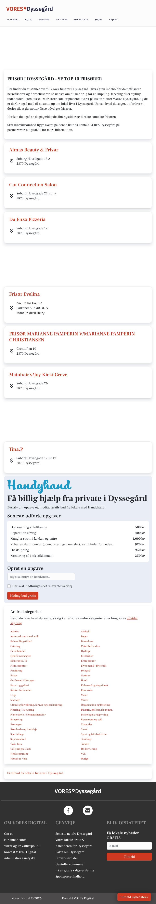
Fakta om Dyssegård (69, 852)
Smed (84, 729)
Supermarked (18, 739)
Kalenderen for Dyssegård (73, 846)
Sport (98, 19)
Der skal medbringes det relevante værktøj (42, 586)
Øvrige (85, 758)
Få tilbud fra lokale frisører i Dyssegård (35, 773)
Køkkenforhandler (21, 690)
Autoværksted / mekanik (24, 636)
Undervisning (89, 749)
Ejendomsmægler (20, 656)
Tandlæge (86, 739)
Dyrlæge (86, 651)
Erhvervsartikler (66, 858)
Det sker (61, 19)
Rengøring (16, 719)
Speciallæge (17, 734)
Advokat (14, 631)
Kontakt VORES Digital (20, 852)
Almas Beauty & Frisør (33, 150)
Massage (15, 700)
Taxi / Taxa (16, 744)
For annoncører (15, 840)
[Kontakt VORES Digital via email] (88, 810)
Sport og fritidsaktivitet (94, 734)
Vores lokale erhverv (69, 840)
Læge (13, 695)
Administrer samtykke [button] (19, 858)
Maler (84, 695)
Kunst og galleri (19, 685)
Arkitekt (85, 631)
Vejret (113, 19)
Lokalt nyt (81, 19)
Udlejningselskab (20, 749)
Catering (15, 646)
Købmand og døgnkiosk (94, 685)
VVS (83, 753)
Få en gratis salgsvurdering (74, 870)
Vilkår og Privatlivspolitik (22, 846)
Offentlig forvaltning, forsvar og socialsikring (36, 705)
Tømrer (85, 744)
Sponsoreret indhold (69, 876)
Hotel (84, 680)
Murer (84, 700)
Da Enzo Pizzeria (27, 219)
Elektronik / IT (18, 661)
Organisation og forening (95, 705)
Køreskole (87, 690)
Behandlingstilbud (21, 641)
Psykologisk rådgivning (94, 714)
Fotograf (85, 670)
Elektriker (87, 656)
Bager (84, 636)
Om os (8, 834)
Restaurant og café (91, 719)
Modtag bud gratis (23, 596)
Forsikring (16, 670)
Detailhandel (17, 651)
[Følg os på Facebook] (68, 810)
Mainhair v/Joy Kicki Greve (38, 375)
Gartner (85, 675)
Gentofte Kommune (69, 864)
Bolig (28, 19)
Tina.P (16, 449)
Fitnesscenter (18, 665)
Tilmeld (129, 857)
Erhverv (44, 19)
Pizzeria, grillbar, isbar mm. (97, 709)
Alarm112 (12, 19)
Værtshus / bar (18, 758)
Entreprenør (88, 661)
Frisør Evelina (24, 294)
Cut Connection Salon (33, 185)
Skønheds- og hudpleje (23, 729)
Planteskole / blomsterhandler (28, 714)
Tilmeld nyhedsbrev (134, 897)
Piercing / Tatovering (22, 709)
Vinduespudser (19, 753)
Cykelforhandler (90, 646)
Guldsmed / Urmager (22, 680)
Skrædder (86, 724)
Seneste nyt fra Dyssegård (73, 834)
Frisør (13, 675)
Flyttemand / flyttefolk (93, 665)
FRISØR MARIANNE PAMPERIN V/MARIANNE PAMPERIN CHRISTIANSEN (72, 337)
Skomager (16, 724)
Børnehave (87, 641)
